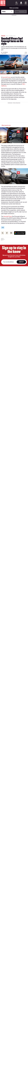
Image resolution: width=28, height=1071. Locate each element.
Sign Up (21, 262)
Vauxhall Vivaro (6, 77)
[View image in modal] (2, 62)
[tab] (3, 72)
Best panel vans (6, 125)
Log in (21, 4)
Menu (26, 4)
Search (16, 4)
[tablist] (14, 72)
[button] (14, 62)
